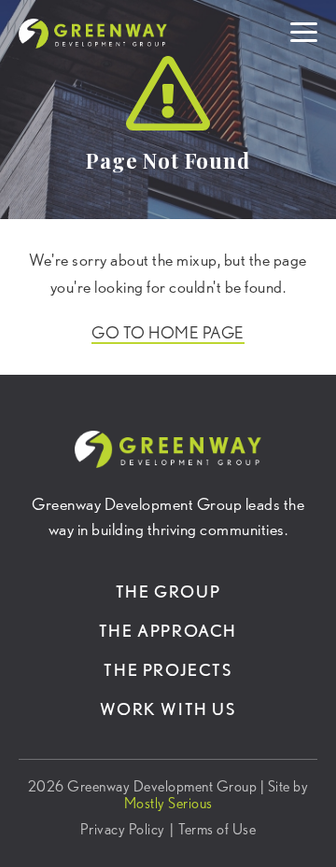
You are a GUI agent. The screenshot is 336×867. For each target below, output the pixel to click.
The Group (168, 591)
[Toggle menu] (303, 28)
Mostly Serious (168, 803)
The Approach (168, 630)
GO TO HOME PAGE (168, 332)
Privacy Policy (122, 829)
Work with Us (167, 709)
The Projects (167, 670)
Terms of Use (217, 829)
